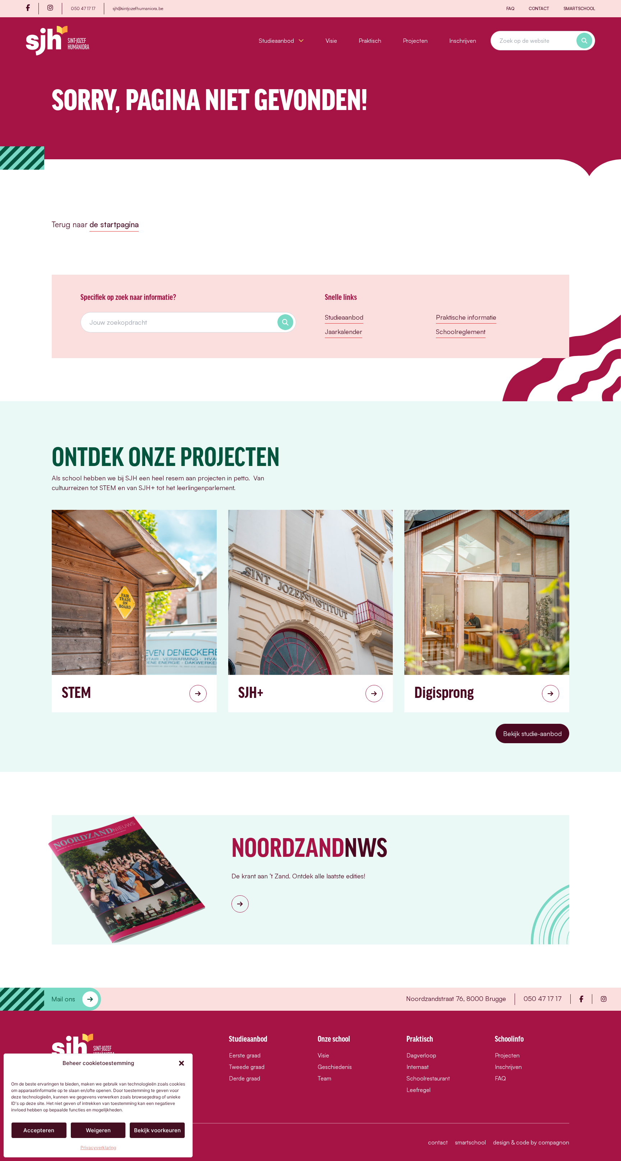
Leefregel (418, 1089)
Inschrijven (462, 40)
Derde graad (244, 1078)
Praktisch (370, 40)
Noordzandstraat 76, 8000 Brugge (456, 998)
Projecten (415, 40)
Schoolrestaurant (428, 1078)
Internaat (417, 1066)
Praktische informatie (466, 317)
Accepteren (38, 1130)
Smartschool (579, 8)
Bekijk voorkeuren (157, 1130)
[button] (181, 1063)
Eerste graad (245, 1055)
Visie (331, 40)
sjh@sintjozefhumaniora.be (138, 8)
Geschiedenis (335, 1066)
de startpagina (114, 224)
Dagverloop (421, 1055)
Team (324, 1078)
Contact (539, 8)
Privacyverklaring (98, 1147)
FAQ (510, 8)
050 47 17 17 (83, 8)
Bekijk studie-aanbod (532, 733)
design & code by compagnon (531, 1142)
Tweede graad (246, 1066)
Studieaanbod (277, 40)
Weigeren (98, 1130)
